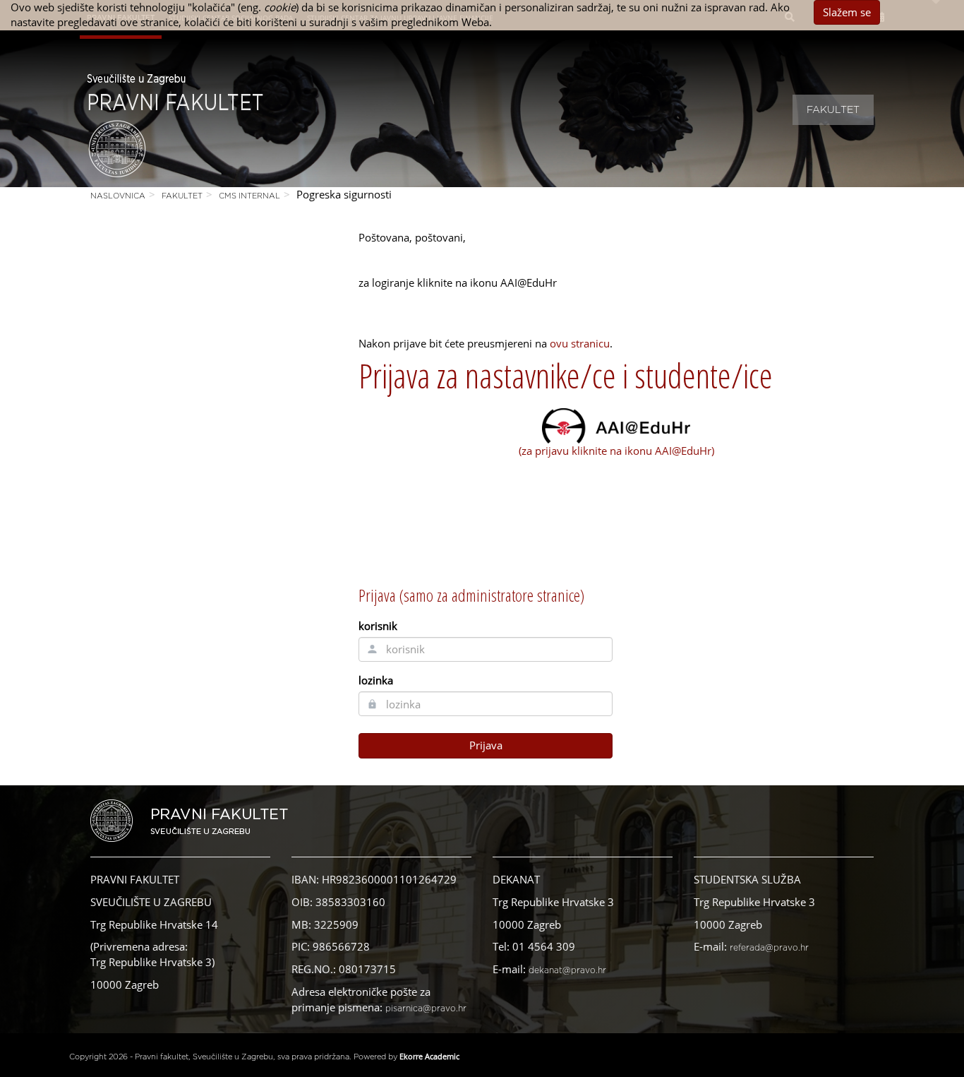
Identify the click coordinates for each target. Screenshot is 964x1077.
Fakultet (833, 110)
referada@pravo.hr (769, 948)
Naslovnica (117, 196)
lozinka (376, 680)
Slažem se (847, 12)
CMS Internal (249, 196)
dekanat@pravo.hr (567, 970)
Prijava (485, 745)
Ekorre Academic (429, 1056)
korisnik (378, 626)
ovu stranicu (580, 343)
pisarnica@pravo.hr (425, 1008)
